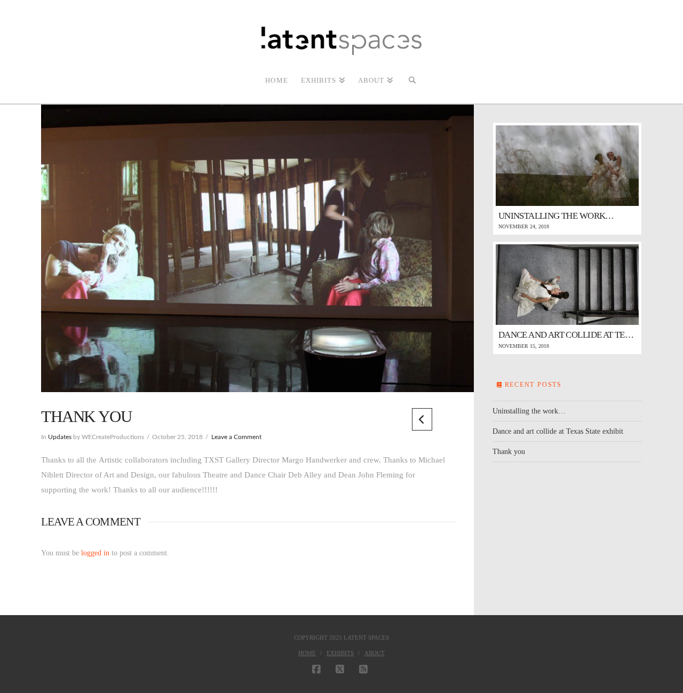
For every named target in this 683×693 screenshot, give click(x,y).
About (374, 653)
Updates (60, 437)
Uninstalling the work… (529, 411)
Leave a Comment (236, 437)
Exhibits (340, 653)
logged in (95, 553)
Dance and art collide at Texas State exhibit (558, 431)
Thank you (509, 452)
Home (307, 653)
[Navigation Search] (412, 79)
